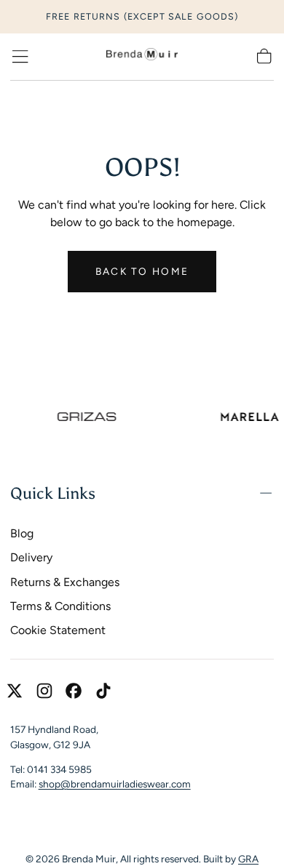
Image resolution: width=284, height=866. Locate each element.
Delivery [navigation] (31, 557)
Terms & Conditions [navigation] (60, 606)
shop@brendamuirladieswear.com (115, 784)
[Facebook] (73, 691)
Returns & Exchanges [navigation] (64, 582)
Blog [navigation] (21, 533)
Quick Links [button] (52, 493)
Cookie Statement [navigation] (58, 630)
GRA (248, 859)
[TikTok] (103, 691)
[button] (20, 56)
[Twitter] (14, 691)
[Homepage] (142, 56)
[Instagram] (44, 691)
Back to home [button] (142, 271)
